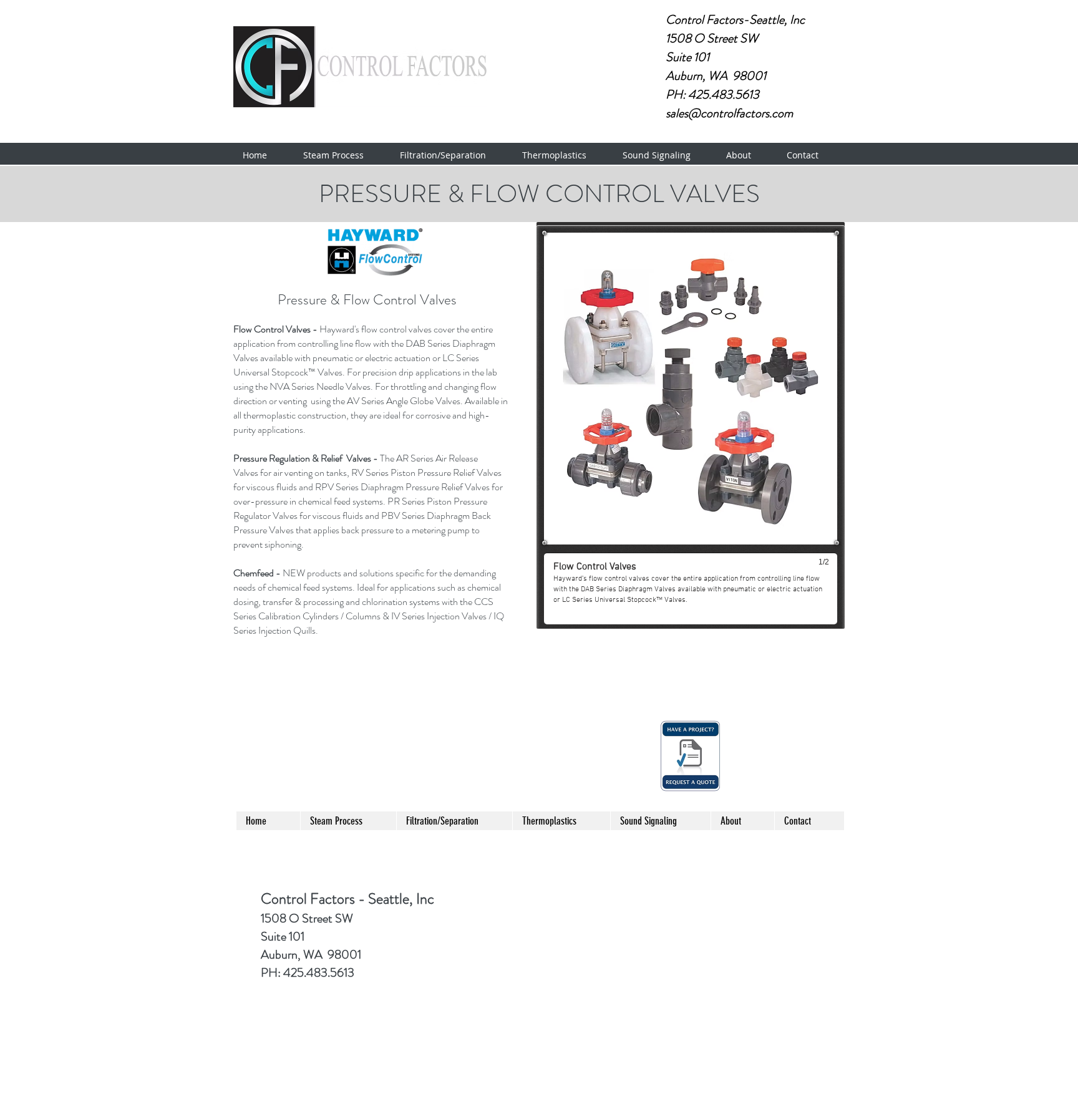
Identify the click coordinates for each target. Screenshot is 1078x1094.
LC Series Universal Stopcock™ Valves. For (356, 365)
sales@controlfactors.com (729, 113)
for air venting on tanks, (304, 472)
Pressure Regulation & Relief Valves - (306, 458)
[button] (342, 155)
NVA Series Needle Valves (320, 386)
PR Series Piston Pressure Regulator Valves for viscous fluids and (360, 508)
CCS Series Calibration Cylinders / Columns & (363, 608)
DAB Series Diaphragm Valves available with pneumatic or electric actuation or (364, 350)
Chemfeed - (258, 573)
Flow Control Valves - (276, 329)
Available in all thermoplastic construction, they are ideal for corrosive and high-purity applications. (370, 415)
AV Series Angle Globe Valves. (406, 401)
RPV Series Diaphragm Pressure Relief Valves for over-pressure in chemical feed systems (368, 494)
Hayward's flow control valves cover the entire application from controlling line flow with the (363, 336)
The (387, 458)
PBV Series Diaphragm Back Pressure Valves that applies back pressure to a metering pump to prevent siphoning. (362, 529)
